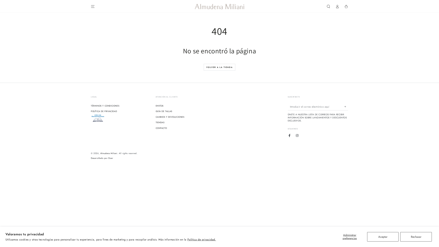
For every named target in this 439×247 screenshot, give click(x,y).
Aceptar (382, 237)
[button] (328, 6)
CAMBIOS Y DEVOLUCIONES (170, 117)
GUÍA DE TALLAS (164, 111)
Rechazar (416, 237)
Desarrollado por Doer (102, 158)
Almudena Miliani (108, 153)
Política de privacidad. (201, 240)
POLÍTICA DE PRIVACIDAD (104, 111)
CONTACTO (161, 128)
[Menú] (92, 6)
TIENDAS (160, 122)
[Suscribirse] (346, 106)
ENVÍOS (160, 105)
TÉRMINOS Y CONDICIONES (105, 105)
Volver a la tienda (219, 67)
